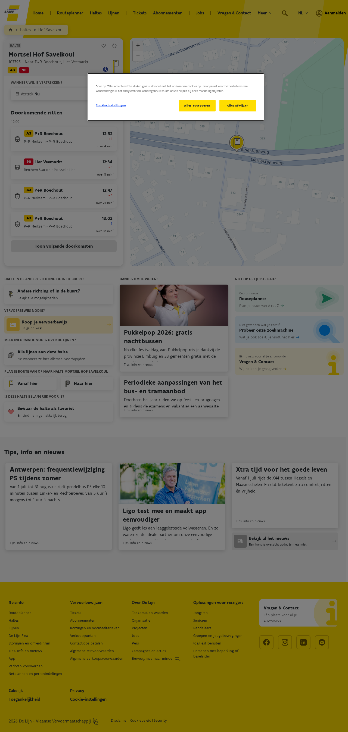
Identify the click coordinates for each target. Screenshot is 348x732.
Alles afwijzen (238, 105)
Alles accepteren (197, 105)
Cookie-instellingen (111, 105)
